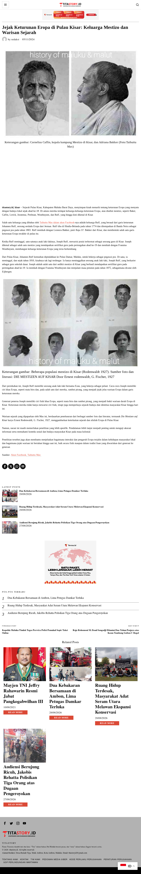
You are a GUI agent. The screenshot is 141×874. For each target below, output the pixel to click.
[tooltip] (5, 466)
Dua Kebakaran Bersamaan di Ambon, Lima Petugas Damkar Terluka (53, 491)
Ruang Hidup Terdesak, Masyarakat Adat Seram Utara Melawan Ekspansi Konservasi (61, 506)
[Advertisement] (70, 180)
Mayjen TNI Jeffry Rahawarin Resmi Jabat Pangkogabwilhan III (23, 693)
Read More (15, 712)
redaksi (15, 39)
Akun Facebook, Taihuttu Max (26, 455)
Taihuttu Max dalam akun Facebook (57, 222)
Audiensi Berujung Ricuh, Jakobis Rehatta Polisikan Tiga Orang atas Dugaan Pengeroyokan (64, 522)
